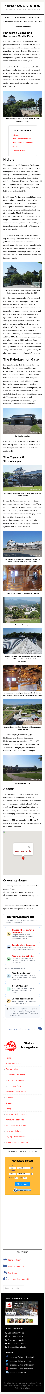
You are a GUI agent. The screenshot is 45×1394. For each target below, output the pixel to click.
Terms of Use (25, 1388)
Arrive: (11, 1165)
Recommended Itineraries (16, 1125)
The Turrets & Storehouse (23, 142)
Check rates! (22, 1184)
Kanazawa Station (22, 6)
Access (15, 146)
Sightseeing (10, 1097)
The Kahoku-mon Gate (22, 138)
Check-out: (12, 1171)
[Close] (29, 846)
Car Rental (12, 1273)
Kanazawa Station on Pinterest (21, 1369)
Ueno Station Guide (15, 1336)
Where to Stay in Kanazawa (17, 1142)
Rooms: (11, 1178)
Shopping (10, 1103)
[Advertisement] (22, 1222)
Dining (8, 1109)
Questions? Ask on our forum (23, 1029)
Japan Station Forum (17, 1373)
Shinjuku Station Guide (17, 1347)
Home (8, 1058)
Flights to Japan (14, 1260)
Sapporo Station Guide (17, 1343)
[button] (23, 858)
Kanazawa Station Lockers (16, 1114)
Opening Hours (19, 150)
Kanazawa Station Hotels (16, 1092)
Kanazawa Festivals (13, 1131)
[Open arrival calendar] (32, 1168)
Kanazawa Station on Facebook (21, 1357)
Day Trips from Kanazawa (16, 1137)
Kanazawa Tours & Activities (19, 1279)
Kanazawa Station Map (15, 1120)
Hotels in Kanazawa (16, 1266)
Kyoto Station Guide (16, 1340)
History (16, 134)
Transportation (12, 1069)
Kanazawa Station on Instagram (22, 1365)
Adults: (21, 1178)
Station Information (13, 1063)
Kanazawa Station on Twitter (20, 1361)
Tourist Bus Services (16, 1080)
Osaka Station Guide (16, 1333)
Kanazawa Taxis (14, 1086)
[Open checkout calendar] (32, 1174)
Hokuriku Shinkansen (16, 1075)
